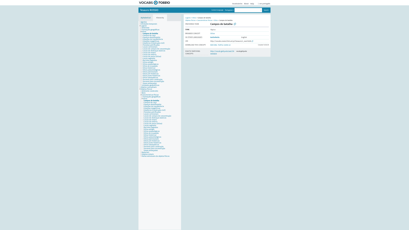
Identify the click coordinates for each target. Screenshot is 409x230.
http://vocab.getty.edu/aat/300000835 (222, 52)
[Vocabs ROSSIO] (154, 2)
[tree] (159, 125)
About (246, 4)
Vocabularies (237, 4)
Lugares (188, 18)
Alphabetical (146, 18)
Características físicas (204, 20)
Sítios (194, 18)
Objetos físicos (190, 20)
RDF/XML (213, 45)
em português (264, 4)
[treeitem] (145, 22)
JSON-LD (227, 45)
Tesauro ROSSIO (149, 10)
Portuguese (229, 10)
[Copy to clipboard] (235, 24)
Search (266, 10)
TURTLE (221, 45)
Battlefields (215, 37)
